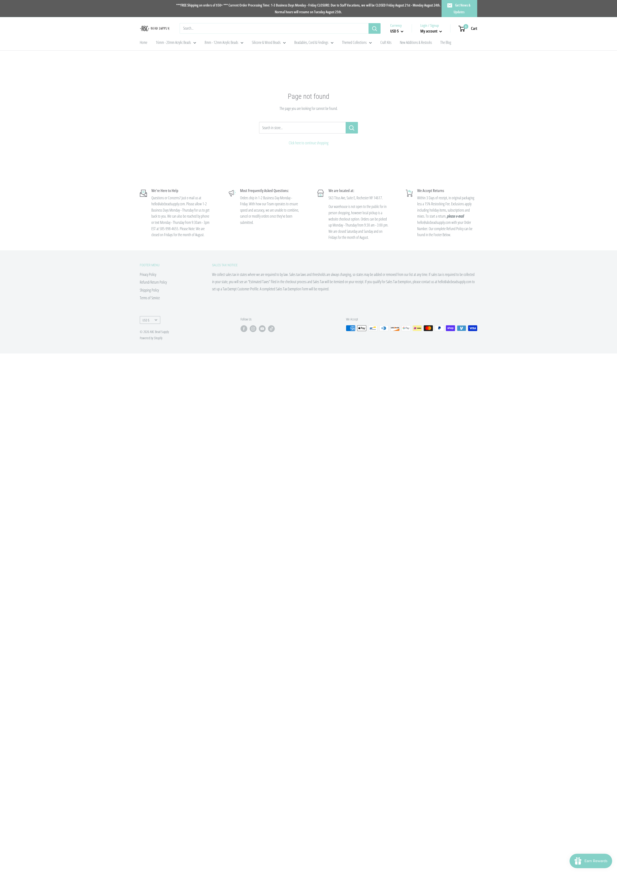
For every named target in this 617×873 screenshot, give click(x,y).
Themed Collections (354, 42)
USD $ (145, 320)
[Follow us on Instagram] (253, 328)
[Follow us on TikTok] (271, 328)
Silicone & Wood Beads (266, 42)
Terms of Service (150, 297)
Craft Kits (385, 42)
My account (429, 31)
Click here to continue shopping (309, 143)
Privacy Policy (148, 274)
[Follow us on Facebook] (244, 328)
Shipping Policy (149, 290)
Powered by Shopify (151, 338)
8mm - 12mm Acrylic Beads (221, 42)
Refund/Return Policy (153, 282)
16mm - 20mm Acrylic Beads (173, 42)
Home (143, 42)
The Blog (445, 42)
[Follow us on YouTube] (262, 328)
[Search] (375, 28)
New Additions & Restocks (416, 42)
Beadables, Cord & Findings (311, 42)
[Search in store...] (352, 127)
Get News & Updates (462, 8)
